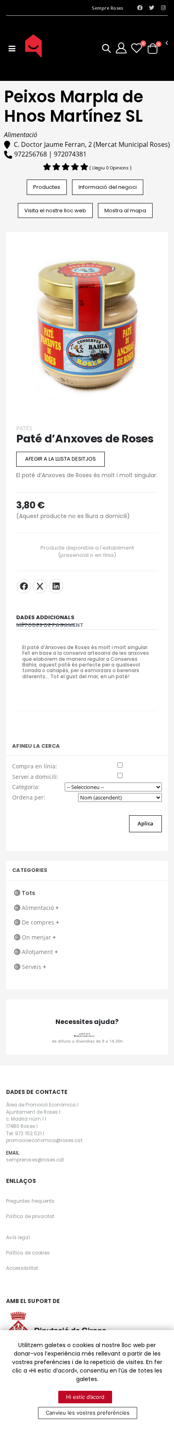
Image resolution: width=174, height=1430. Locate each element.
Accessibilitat (22, 1268)
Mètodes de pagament (49, 625)
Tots (28, 893)
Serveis (34, 967)
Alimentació (40, 908)
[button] (106, 49)
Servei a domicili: (35, 777)
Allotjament (40, 952)
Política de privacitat (30, 1216)
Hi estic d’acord (85, 1397)
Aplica (145, 823)
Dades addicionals (45, 617)
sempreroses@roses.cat (85, 1036)
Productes (46, 187)
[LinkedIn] (56, 586)
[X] (40, 586)
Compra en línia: (34, 766)
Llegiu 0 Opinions (111, 168)
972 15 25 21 (85, 1034)
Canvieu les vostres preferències (87, 1412)
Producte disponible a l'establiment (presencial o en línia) (87, 551)
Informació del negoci (108, 187)
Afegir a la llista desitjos (60, 459)
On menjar (39, 937)
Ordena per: (28, 797)
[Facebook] (24, 586)
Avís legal (18, 1237)
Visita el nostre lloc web (55, 210)
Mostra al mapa (125, 210)
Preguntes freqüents (30, 1201)
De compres (40, 922)
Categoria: (26, 787)
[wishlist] (136, 47)
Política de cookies (28, 1253)
